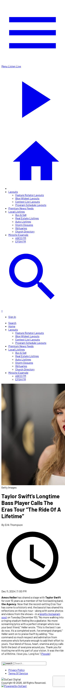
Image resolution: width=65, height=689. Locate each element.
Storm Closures (24, 224)
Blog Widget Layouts (27, 198)
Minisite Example (18, 234)
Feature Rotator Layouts (29, 195)
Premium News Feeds (21, 208)
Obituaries (21, 228)
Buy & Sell (20, 215)
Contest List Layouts (27, 201)
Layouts (13, 191)
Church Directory (24, 231)
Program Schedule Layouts (30, 205)
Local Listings (16, 211)
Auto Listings (23, 221)
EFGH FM (20, 241)
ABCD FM (20, 238)
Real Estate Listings (27, 218)
